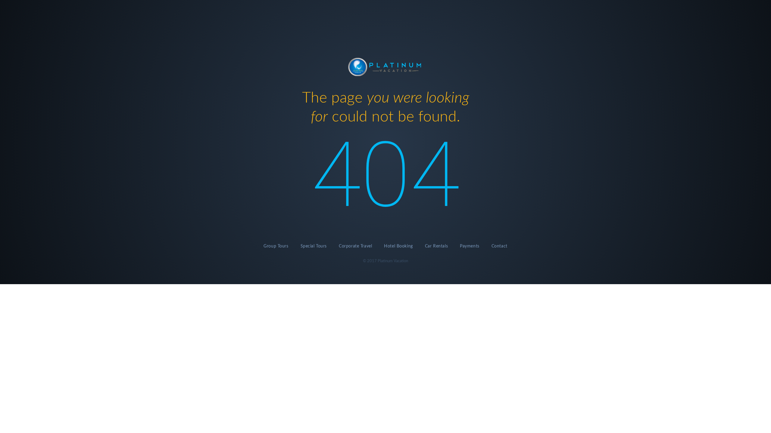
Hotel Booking (398, 246)
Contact (499, 246)
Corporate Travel (355, 246)
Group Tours (276, 246)
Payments (469, 246)
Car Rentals (436, 246)
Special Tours (314, 246)
